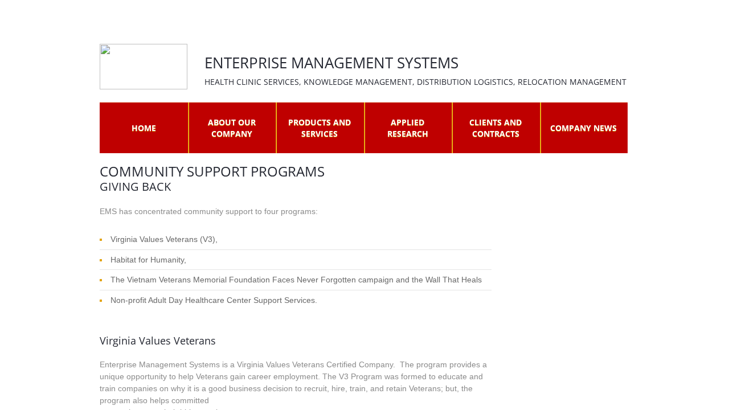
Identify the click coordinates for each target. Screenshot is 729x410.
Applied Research (407, 128)
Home (144, 127)
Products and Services (319, 128)
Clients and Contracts (495, 128)
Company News (583, 127)
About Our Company (232, 128)
